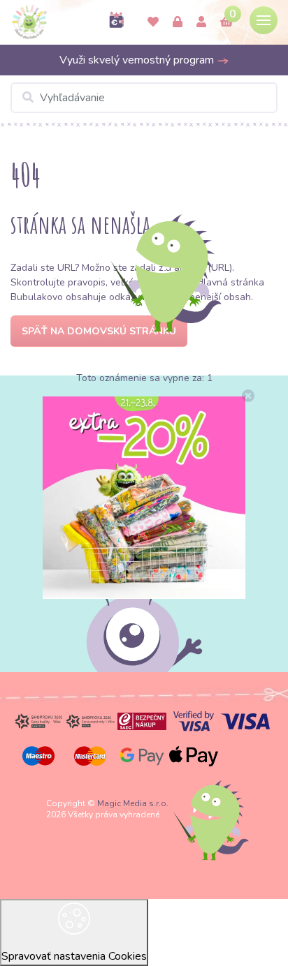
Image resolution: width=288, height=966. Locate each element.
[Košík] (226, 22)
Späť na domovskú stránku (99, 331)
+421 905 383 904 (144, 511)
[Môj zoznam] (153, 22)
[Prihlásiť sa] (177, 22)
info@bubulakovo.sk (144, 537)
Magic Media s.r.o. (132, 803)
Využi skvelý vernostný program (138, 60)
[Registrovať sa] (201, 22)
